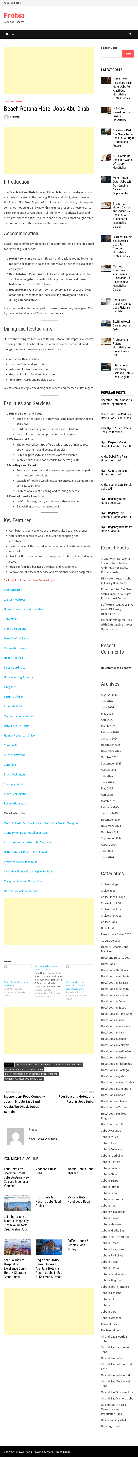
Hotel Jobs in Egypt (113, 1007)
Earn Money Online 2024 (116, 934)
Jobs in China (109, 1174)
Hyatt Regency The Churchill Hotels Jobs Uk (116, 515)
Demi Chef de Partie (16, 638)
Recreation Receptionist (19, 716)
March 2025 (108, 801)
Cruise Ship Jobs (111, 915)
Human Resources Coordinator (23, 609)
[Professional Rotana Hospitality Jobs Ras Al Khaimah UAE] (106, 340)
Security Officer (13, 697)
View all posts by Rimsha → (44, 1138)
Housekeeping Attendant (20, 677)
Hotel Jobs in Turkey (114, 1107)
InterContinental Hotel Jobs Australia (27, 842)
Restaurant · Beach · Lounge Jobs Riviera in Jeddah (122, 305)
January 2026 (109, 738)
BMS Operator (13, 590)
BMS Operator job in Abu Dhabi (33, 1064)
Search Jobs (109, 48)
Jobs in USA (108, 1311)
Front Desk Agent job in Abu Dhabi (24, 1069)
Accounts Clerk (13, 706)
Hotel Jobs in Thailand (115, 1101)
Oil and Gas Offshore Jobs (117, 1392)
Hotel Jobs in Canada (114, 995)
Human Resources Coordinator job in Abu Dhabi (31, 1074)
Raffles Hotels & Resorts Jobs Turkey (78, 1245)
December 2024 (110, 820)
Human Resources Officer (20, 735)
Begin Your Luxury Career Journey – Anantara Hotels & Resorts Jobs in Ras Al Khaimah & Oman (49, 1268)
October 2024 (109, 832)
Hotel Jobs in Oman (113, 1057)
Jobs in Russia (110, 1268)
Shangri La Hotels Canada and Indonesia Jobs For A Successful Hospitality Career (121, 215)
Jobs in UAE (108, 1299)
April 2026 (107, 720)
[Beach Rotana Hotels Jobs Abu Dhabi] (17, 972)
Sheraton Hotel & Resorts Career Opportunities (116, 402)
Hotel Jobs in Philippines (116, 1064)
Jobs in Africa (109, 1137)
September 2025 (111, 763)
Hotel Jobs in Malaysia (115, 1045)
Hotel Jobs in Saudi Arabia (117, 1082)
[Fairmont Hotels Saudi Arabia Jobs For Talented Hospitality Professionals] (106, 237)
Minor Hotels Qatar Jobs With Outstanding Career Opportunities (122, 185)
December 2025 (110, 745)
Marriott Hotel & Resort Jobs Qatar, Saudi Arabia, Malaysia (41, 823)
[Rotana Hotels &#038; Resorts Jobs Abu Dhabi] (50, 981)
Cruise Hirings (109, 884)
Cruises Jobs (109, 922)
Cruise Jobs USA (111, 903)
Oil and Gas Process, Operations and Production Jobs (114, 1409)
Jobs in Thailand (111, 1293)
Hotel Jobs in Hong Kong (117, 1014)
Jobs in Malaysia (111, 1224)
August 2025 (109, 770)
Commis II (10, 745)
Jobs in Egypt (109, 1180)
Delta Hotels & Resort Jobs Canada (26, 852)
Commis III (11, 619)
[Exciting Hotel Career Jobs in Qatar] (106, 322)
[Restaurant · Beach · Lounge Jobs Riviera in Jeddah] (106, 300)
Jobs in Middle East (113, 1230)
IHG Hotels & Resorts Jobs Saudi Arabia (48, 1201)
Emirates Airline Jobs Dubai (21, 862)
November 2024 (111, 826)
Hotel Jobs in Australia (115, 976)
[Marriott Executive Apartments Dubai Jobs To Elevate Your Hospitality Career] (106, 267)
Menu (13, 34)
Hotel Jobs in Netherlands (117, 1051)
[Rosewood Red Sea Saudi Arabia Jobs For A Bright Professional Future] (106, 131)
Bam (67, 1451)
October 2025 (109, 757)
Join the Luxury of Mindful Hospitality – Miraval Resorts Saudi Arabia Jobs (16, 1223)
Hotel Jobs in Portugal (115, 1070)
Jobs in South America (115, 1287)
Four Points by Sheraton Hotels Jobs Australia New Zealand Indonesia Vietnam (16, 1177)
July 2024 (107, 851)
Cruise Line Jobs (111, 909)
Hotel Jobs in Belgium (115, 989)
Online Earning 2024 (113, 1420)
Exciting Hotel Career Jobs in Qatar (122, 325)
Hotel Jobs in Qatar (113, 1076)
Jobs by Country (111, 1131)
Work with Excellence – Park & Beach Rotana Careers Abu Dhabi (77, 985)
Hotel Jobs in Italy (112, 1032)
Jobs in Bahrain (110, 1162)
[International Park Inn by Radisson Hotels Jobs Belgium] (106, 366)
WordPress (53, 1451)
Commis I (10, 765)
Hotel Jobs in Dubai (113, 1001)
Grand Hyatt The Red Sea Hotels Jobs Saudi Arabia (116, 416)
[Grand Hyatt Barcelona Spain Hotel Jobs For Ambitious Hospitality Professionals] (106, 79)
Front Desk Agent (15, 629)
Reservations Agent (16, 648)
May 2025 (107, 788)
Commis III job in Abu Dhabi (68, 1064)
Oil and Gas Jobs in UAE (116, 1375)
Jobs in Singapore (112, 1280)
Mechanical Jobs (111, 1330)
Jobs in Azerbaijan (112, 1155)
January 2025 (109, 813)
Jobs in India (109, 1193)
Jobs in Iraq (108, 1205)
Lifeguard (10, 687)
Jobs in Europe (110, 1187)
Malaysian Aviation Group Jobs (23, 881)
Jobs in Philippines (112, 1249)
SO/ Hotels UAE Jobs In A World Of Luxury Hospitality (122, 161)
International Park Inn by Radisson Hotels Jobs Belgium (123, 371)
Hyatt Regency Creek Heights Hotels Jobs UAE (116, 444)
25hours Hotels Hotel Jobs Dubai (78, 1199)
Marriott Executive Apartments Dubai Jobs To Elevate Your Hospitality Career (121, 278)
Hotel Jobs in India (113, 1020)
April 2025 (107, 795)
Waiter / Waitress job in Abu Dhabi (24, 1078)
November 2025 (111, 751)
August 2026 (109, 695)
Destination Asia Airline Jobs (22, 891)
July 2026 (107, 701)
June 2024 (107, 857)
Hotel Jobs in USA (112, 1124)
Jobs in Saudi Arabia (113, 1274)
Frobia (14, 15)
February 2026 (110, 732)
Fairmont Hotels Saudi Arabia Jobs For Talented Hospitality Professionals (122, 246)
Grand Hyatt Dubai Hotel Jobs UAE (26, 832)
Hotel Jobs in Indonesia (116, 1026)
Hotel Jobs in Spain (113, 1095)
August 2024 (109, 844)
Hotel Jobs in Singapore (116, 1089)
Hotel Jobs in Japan (113, 1039)
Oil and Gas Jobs (111, 1358)
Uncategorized (13, 101)
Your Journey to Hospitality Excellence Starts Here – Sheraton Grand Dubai (15, 1268)
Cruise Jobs (108, 891)
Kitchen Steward (14, 755)
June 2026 (107, 707)
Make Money (109, 1324)
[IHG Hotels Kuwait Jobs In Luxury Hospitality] (106, 109)
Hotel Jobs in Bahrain (114, 982)
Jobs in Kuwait (110, 1218)
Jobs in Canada (110, 1168)
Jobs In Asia (108, 1143)
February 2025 (110, 807)
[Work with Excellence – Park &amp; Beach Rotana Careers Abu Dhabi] (79, 972)
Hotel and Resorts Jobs (116, 957)
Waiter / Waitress (14, 599)
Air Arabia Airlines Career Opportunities (28, 871)
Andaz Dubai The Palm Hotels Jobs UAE (114, 458)
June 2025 (107, 782)
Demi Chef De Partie (16, 726)
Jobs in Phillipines (112, 1255)
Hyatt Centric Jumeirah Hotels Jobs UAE (115, 472)
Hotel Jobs (108, 964)
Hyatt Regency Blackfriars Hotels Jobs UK (116, 529)
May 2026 (107, 713)
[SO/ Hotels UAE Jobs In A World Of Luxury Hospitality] (106, 156)
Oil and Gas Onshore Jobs (117, 1398)
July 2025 (107, 776)
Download (107, 928)
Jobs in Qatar (109, 1262)
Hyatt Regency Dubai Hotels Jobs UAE (113, 500)
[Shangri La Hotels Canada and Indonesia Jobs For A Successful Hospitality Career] (106, 204)
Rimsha (17, 116)
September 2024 (111, 838)
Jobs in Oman (109, 1243)
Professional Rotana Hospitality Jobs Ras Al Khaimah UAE (123, 347)
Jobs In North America (115, 1237)
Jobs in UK (107, 1305)
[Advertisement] (49, 70)
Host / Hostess (13, 658)
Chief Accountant (15, 784)
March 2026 (108, 726)
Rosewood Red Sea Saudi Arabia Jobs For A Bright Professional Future (123, 138)
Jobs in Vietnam (111, 1318)
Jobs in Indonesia (112, 1199)
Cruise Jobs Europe (113, 897)
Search (128, 53)
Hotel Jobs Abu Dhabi (114, 970)
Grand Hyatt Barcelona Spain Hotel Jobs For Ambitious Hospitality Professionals (122, 88)
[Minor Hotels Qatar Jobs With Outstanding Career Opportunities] (106, 178)
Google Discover (111, 940)
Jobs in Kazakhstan (113, 1212)
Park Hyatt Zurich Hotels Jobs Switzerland (116, 430)
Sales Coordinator (15, 667)
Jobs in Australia (111, 1149)
